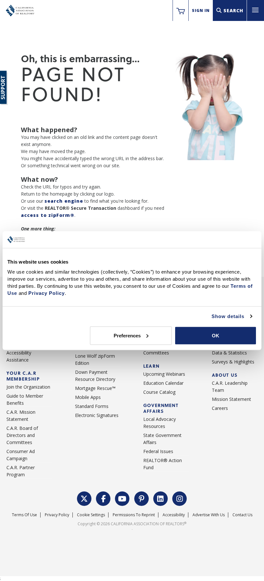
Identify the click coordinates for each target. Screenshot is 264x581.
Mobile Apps (88, 397)
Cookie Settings (91, 515)
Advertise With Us (209, 515)
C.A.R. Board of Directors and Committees (22, 435)
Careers (220, 408)
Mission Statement (231, 399)
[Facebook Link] (103, 498)
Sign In (201, 10)
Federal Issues (158, 451)
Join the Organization (28, 387)
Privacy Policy (57, 515)
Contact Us (242, 515)
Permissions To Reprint (134, 515)
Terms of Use (24, 515)
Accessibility (174, 515)
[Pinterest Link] (142, 498)
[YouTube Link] (122, 498)
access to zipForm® (47, 215)
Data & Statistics (229, 353)
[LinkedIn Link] (161, 498)
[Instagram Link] (180, 498)
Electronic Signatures (96, 415)
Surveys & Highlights (233, 362)
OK (215, 335)
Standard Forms (91, 406)
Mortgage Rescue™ (95, 388)
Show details (228, 316)
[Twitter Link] (84, 498)
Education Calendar (163, 383)
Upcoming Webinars (164, 374)
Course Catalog (159, 392)
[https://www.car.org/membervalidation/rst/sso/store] (180, 10)
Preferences (127, 335)
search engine (63, 201)
